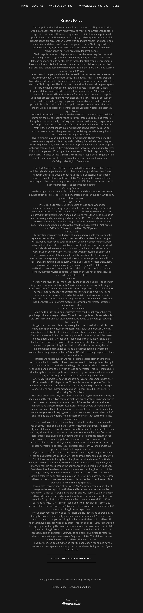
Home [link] (24, 5)
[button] (61, 5)
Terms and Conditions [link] (79, 586)
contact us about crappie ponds (71, 558)
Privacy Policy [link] (59, 586)
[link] (71, 603)
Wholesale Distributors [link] (93, 5)
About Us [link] (37, 5)
